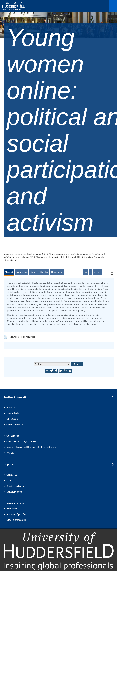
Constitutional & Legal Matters (21, 441)
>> (99, 272)
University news (14, 491)
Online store (12, 419)
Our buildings (13, 435)
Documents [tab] (56, 272)
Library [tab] (33, 272)
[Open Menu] (113, 6)
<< (85, 272)
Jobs (8, 480)
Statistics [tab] (44, 272)
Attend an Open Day (16, 514)
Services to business (16, 486)
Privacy (10, 452)
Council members (15, 424)
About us (10, 407)
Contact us (11, 474)
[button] (5, 337)
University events (15, 503)
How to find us (13, 413)
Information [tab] (21, 272)
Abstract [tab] (9, 272)
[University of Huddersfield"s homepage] (59, 551)
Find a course (13, 508)
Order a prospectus (16, 520)
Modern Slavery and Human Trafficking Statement (31, 447)
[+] (112, 273)
